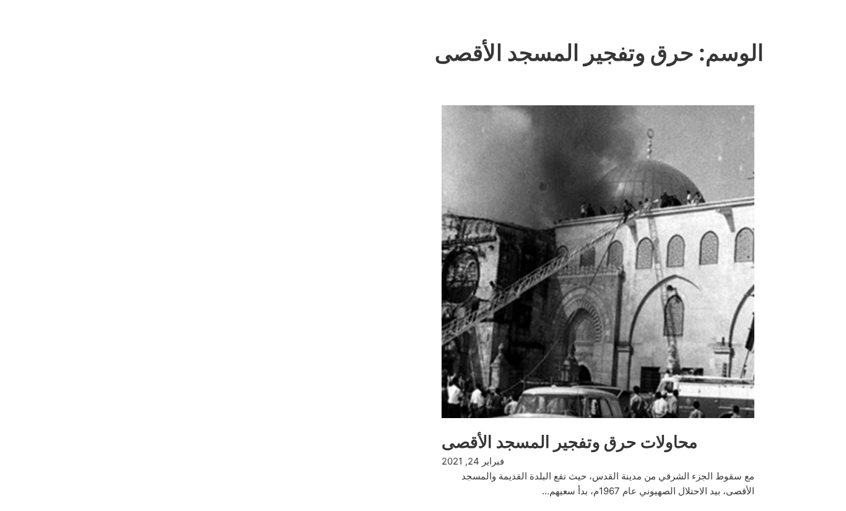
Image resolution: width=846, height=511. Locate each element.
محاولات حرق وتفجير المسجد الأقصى (569, 442)
